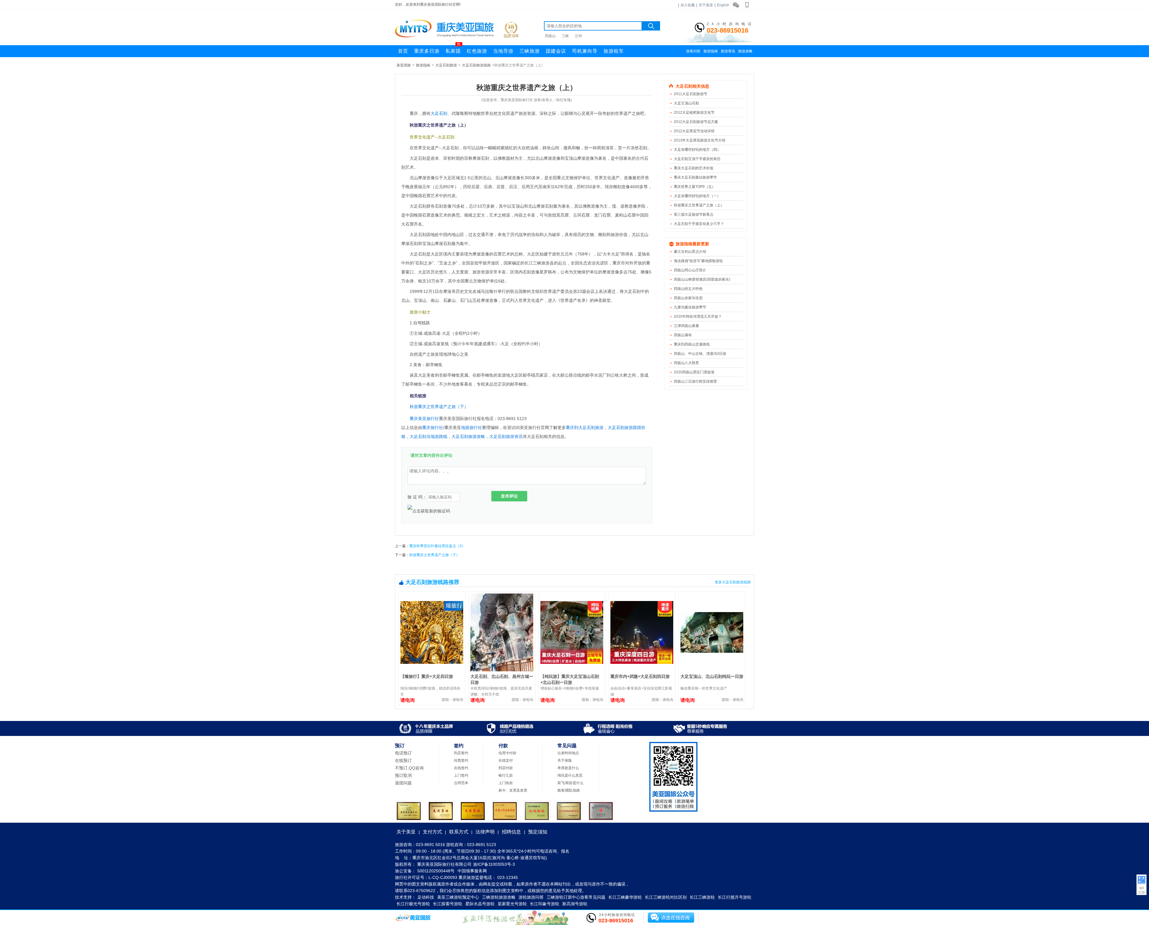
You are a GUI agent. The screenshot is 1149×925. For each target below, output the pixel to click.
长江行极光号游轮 (413, 903)
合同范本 (461, 783)
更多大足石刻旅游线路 (733, 582)
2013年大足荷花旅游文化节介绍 (699, 140)
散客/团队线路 (568, 790)
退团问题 (403, 783)
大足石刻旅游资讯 (506, 436)
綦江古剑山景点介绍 (690, 251)
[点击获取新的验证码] (429, 511)
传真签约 (461, 760)
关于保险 (564, 760)
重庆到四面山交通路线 (692, 344)
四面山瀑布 (683, 335)
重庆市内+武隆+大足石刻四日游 (640, 676)
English (723, 5)
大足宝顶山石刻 (686, 103)
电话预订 (403, 753)
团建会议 (556, 51)
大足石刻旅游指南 (476, 65)
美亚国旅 (403, 65)
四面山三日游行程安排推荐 (695, 381)
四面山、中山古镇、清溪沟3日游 (700, 354)
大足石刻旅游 (446, 65)
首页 (403, 51)
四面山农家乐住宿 (688, 298)
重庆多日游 (427, 51)
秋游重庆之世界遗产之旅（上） (699, 205)
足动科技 (425, 897)
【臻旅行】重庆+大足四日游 (426, 676)
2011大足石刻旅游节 (690, 94)
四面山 (550, 36)
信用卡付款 (507, 753)
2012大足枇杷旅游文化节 (694, 112)
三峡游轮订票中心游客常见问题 (576, 897)
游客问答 (693, 51)
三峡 (565, 36)
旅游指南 (710, 51)
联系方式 (458, 831)
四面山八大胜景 (686, 363)
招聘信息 (511, 831)
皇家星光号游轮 (512, 903)
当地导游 (503, 51)
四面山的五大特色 (688, 289)
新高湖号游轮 (574, 903)
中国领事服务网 (472, 870)
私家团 (453, 49)
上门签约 (461, 775)
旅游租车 (614, 51)
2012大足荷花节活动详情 (694, 131)
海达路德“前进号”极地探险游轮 (698, 261)
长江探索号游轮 (447, 903)
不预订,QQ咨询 (409, 768)
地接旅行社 (471, 427)
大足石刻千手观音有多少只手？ (699, 224)
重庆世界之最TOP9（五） (694, 187)
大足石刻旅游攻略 (468, 436)
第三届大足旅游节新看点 (693, 214)
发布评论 (509, 496)
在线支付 (505, 760)
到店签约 (461, 753)
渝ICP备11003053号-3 (494, 864)
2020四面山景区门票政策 (694, 372)
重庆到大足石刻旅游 (585, 427)
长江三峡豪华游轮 (625, 897)
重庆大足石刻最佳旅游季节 (695, 177)
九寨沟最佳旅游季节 (690, 307)
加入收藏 (687, 5)
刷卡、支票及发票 (512, 790)
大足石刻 (439, 113)
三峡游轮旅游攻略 (499, 897)
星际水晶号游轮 (480, 903)
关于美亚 (706, 5)
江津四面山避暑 (686, 326)
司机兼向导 (585, 51)
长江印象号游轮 (544, 903)
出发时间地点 (568, 753)
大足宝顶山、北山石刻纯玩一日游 (711, 676)
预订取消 (403, 775)
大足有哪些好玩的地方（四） (697, 149)
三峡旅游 (529, 51)
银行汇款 (505, 775)
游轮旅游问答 (531, 897)
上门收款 (505, 783)
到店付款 (505, 768)
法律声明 (485, 831)
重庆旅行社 (432, 427)
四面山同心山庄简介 (690, 270)
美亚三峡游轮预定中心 (458, 897)
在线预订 (403, 760)
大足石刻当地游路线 (428, 436)
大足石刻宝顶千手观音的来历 (697, 159)
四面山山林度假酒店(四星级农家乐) (702, 279)
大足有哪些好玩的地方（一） (697, 196)
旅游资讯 (728, 51)
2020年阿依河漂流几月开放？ (698, 316)
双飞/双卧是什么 (570, 783)
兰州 (578, 36)
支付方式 (432, 831)
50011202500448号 (436, 870)
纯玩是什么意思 (570, 775)
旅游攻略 (745, 51)
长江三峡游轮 (702, 897)
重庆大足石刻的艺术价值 (693, 168)
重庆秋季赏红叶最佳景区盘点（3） (437, 546)
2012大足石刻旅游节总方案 (696, 122)
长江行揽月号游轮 (734, 897)
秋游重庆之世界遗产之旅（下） (439, 406)
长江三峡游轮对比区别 (666, 897)
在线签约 (461, 768)
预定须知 (537, 831)
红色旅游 (477, 51)
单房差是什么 (568, 768)
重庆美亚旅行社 (424, 418)
